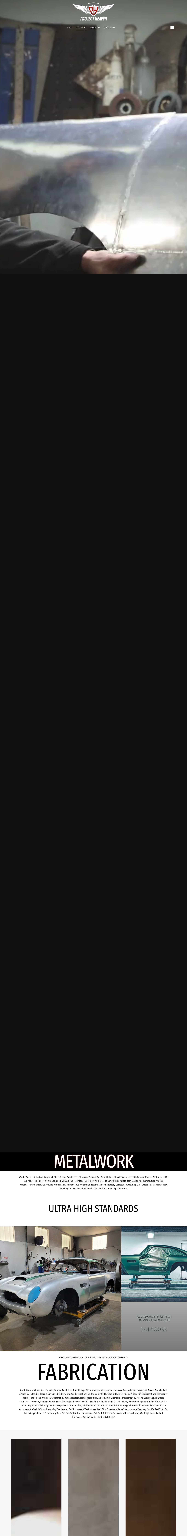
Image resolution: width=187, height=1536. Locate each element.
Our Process (109, 27)
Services (79, 27)
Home (69, 27)
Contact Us (95, 27)
